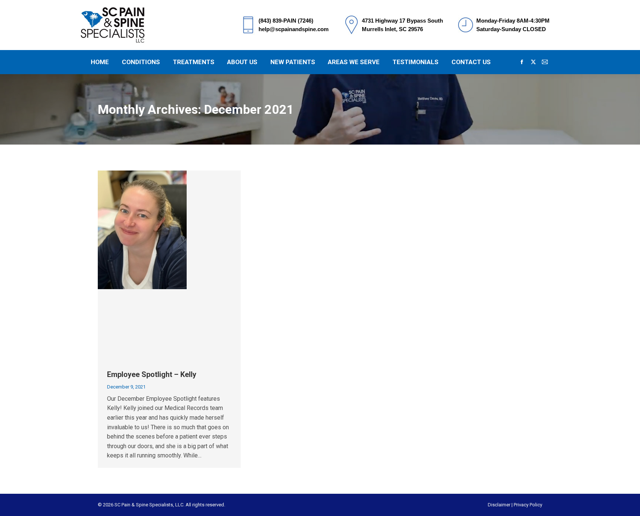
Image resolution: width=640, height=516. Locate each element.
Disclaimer (499, 504)
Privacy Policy (528, 504)
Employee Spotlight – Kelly (151, 374)
